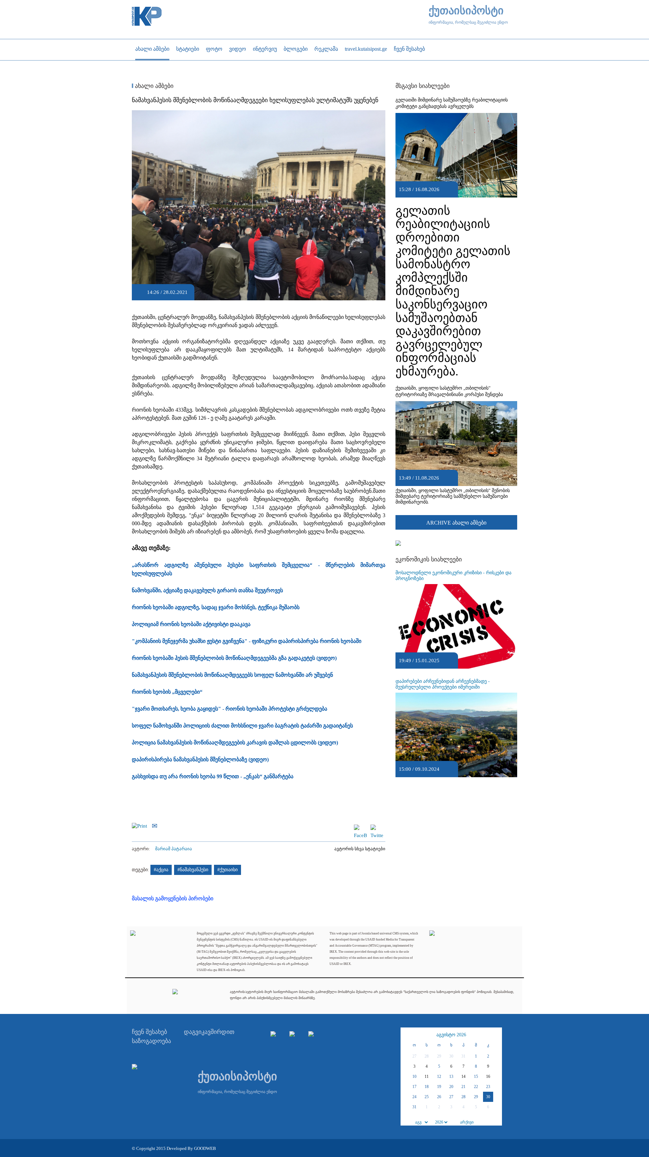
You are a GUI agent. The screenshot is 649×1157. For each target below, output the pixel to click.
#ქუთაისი (227, 869)
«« (406, 1035)
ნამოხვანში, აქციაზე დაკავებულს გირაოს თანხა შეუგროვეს (207, 590)
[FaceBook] (360, 827)
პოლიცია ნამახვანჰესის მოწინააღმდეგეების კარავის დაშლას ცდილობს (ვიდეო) (235, 742)
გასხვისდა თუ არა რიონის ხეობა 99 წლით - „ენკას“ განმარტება (212, 776)
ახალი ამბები (153, 86)
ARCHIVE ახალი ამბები (456, 523)
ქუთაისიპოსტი (466, 11)
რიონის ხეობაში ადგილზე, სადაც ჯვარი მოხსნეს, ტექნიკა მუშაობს (215, 607)
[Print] (141, 825)
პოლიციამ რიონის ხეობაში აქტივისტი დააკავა (191, 624)
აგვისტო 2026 (451, 1034)
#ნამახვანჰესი (192, 869)
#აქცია (161, 869)
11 (427, 1076)
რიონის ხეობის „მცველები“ (167, 692)
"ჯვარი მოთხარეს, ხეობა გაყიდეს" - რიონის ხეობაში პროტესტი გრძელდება (229, 709)
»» (496, 1035)
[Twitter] (377, 827)
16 (488, 1076)
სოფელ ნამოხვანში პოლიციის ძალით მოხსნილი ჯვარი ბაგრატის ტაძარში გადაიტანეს (242, 725)
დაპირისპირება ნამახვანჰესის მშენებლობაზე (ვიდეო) (200, 759)
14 (463, 1076)
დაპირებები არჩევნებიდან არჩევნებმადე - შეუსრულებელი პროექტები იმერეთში (442, 684)
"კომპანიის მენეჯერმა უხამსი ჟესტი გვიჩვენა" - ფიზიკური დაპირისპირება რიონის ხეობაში (246, 641)
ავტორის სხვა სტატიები (359, 848)
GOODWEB (205, 1148)
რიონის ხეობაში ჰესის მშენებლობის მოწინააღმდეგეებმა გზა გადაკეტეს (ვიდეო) (234, 658)
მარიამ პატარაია (173, 848)
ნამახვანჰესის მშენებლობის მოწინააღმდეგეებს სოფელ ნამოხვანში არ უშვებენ (232, 675)
